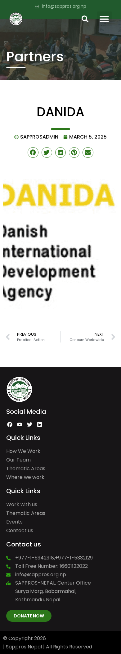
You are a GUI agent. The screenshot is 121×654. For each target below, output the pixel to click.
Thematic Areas (25, 468)
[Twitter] (30, 424)
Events (14, 521)
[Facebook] (10, 424)
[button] (104, 18)
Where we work (25, 477)
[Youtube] (20, 424)
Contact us (19, 530)
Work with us (21, 504)
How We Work (23, 451)
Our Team (18, 459)
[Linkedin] (39, 424)
